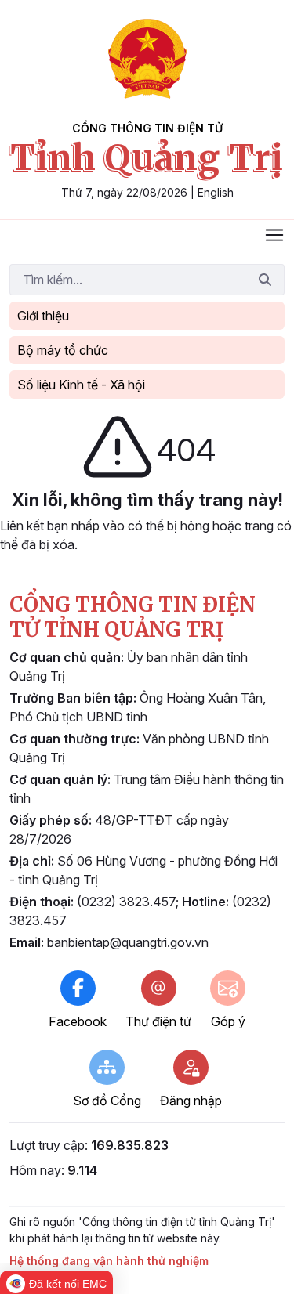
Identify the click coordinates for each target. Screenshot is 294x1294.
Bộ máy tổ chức (62, 350)
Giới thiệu (43, 316)
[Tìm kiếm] (265, 279)
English (216, 192)
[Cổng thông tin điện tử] (147, 59)
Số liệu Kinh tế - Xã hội (81, 384)
